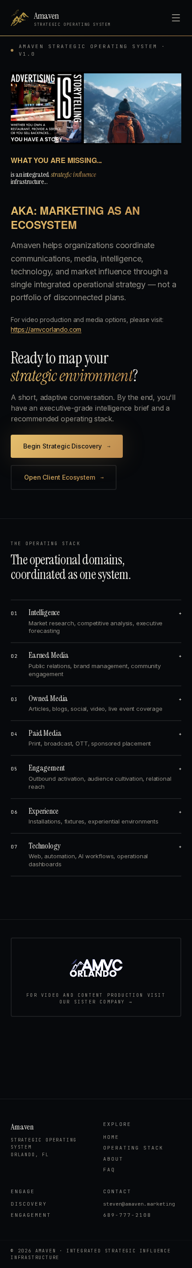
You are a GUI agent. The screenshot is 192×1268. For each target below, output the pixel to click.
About (113, 1159)
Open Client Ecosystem (63, 477)
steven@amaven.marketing (139, 1204)
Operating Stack (133, 1148)
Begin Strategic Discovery (66, 446)
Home (111, 1137)
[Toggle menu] (176, 18)
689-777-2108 (127, 1215)
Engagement (31, 1215)
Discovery (29, 1204)
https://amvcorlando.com (46, 329)
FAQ (109, 1169)
